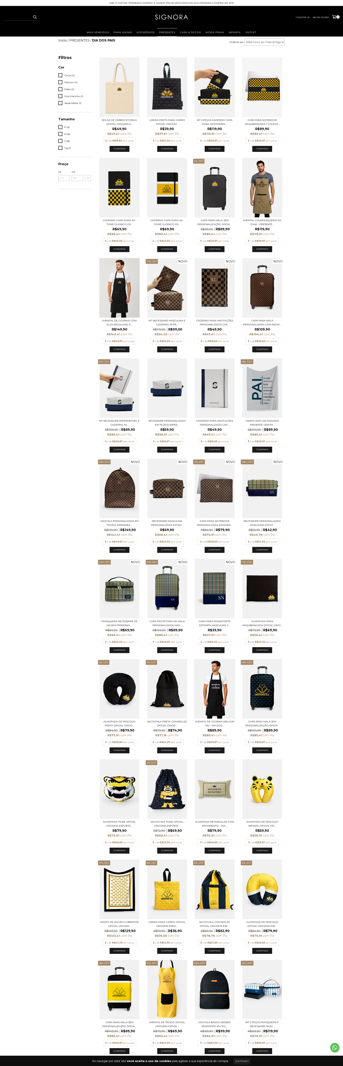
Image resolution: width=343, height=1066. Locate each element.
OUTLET (251, 32)
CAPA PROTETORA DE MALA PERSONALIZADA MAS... (167, 623)
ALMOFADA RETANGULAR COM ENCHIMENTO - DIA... (214, 823)
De (59, 172)
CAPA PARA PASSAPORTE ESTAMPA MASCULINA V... (214, 623)
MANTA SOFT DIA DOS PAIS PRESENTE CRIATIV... (262, 422)
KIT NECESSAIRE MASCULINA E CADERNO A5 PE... (167, 322)
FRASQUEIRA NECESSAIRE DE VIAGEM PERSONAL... (119, 623)
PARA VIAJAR (123, 32)
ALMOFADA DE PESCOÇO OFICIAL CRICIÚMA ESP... (262, 923)
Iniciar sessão (321, 17)
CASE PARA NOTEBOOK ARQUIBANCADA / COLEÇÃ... (262, 122)
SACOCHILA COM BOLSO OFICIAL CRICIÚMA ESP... (214, 923)
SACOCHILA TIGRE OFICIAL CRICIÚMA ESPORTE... (167, 823)
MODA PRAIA (215, 32)
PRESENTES (167, 32)
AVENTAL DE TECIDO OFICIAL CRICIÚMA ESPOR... (167, 1024)
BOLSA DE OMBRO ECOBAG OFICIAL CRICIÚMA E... (119, 122)
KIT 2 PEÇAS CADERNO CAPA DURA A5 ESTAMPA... (214, 122)
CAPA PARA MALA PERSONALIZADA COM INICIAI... (262, 322)
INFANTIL (235, 32)
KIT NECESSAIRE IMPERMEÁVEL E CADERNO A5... (119, 422)
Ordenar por (236, 41)
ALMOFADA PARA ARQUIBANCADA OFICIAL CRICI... (262, 623)
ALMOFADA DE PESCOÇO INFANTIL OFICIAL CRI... (262, 823)
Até (73, 172)
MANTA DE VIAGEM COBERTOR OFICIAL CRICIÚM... (119, 923)
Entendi (242, 1061)
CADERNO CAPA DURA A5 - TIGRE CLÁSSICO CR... (119, 222)
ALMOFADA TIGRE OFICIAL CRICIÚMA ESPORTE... (119, 823)
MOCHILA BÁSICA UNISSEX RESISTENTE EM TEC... (214, 1024)
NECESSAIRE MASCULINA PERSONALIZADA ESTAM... (167, 523)
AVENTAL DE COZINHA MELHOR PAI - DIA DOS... (214, 723)
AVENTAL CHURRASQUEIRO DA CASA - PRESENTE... (262, 222)
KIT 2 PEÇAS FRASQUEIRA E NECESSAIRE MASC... (262, 1024)
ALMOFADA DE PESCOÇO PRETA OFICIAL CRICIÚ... (119, 723)
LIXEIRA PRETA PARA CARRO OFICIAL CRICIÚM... (167, 122)
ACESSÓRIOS (146, 32)
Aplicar (88, 178)
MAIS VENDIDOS (98, 32)
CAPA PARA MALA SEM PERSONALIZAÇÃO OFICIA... (215, 222)
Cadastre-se (303, 17)
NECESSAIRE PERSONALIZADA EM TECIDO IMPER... (167, 422)
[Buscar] (35, 17)
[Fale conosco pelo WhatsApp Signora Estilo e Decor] (334, 1047)
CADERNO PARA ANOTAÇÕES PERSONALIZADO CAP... (214, 322)
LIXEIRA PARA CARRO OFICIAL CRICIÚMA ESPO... (167, 923)
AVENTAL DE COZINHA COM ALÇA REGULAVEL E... (119, 322)
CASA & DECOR (190, 32)
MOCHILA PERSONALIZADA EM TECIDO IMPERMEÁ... (119, 523)
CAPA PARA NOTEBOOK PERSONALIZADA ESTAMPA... (214, 523)
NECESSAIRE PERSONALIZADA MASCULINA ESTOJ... (262, 523)
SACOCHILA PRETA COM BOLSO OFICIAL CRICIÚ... (167, 723)
